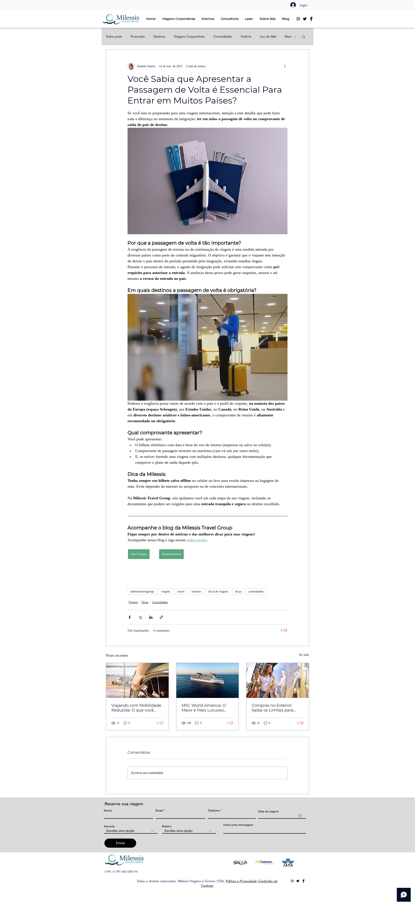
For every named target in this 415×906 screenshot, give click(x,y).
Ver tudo (304, 654)
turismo (196, 591)
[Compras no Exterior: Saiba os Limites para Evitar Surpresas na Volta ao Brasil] (277, 680)
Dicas (145, 602)
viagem (165, 591)
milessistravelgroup (142, 591)
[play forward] (296, 862)
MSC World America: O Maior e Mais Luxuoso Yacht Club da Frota (204, 708)
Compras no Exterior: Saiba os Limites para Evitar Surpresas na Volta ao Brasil (276, 708)
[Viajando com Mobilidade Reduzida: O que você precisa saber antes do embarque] (137, 680)
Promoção (138, 36)
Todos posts (114, 36)
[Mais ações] (284, 66)
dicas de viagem (218, 591)
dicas (238, 591)
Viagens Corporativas (189, 36)
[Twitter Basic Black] (305, 19)
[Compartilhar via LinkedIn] (151, 617)
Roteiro (167, 826)
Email (159, 810)
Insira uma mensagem (238, 824)
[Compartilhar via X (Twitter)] (140, 617)
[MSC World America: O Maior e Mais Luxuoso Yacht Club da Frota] (207, 680)
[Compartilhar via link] (161, 617)
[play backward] (237, 862)
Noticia (246, 36)
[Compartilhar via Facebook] (130, 617)
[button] (178, 19)
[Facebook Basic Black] (311, 19)
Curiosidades (222, 36)
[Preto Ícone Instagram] (298, 19)
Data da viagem (268, 811)
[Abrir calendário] (300, 816)
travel (180, 591)
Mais (288, 36)
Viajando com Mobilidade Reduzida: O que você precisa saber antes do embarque (136, 708)
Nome (108, 810)
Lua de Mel (268, 36)
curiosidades (256, 591)
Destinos (159, 36)
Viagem (133, 602)
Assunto (109, 826)
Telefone (214, 810)
